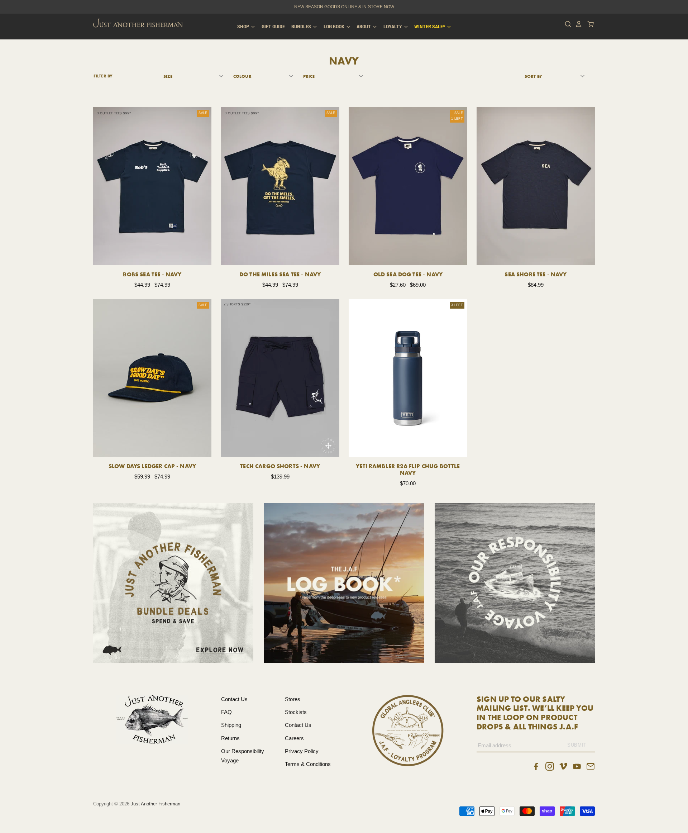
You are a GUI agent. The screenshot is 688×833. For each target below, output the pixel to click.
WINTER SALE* (430, 26)
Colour (242, 76)
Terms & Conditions (308, 764)
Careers (294, 738)
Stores (292, 699)
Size (167, 76)
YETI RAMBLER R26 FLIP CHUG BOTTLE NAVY (408, 469)
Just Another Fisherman (155, 803)
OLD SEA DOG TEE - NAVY (408, 274)
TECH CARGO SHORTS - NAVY (280, 466)
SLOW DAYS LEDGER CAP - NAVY (152, 466)
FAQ (226, 712)
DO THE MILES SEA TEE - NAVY (280, 274)
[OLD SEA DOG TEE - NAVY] (408, 186)
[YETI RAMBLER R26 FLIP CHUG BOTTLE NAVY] (408, 378)
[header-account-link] (577, 24)
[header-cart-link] (588, 24)
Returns (230, 738)
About (364, 26)
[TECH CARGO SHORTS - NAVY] (280, 378)
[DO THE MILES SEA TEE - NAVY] (280, 186)
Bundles (301, 26)
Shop (243, 26)
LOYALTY (393, 26)
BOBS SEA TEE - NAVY (152, 274)
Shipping (231, 725)
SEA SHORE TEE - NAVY (536, 274)
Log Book (334, 26)
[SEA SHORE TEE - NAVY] (536, 186)
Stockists (296, 712)
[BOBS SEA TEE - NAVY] (152, 186)
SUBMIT (577, 745)
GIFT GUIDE (273, 26)
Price (309, 76)
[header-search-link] (566, 24)
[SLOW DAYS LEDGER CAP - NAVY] (152, 378)
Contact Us (234, 699)
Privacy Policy (302, 751)
